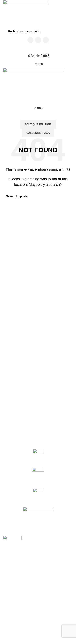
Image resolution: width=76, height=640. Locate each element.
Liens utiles (12, 617)
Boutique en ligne (38, 124)
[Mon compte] (38, 48)
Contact (8, 624)
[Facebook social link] (30, 40)
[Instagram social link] (38, 40)
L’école (7, 583)
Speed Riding (11, 604)
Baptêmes (9, 590)
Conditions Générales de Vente (23, 631)
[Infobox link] (38, 456)
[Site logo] (25, 13)
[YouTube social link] (46, 40)
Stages (7, 597)
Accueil (7, 576)
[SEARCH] (66, 31)
